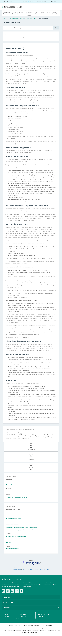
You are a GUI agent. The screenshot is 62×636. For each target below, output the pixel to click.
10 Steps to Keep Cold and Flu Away (16, 497)
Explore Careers (23, 615)
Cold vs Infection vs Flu (13, 491)
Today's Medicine (43, 18)
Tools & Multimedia (55, 13)
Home (5, 18)
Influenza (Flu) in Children (13, 518)
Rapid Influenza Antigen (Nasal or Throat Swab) (19, 530)
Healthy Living (48, 13)
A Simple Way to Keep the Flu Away (16, 536)
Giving (31, 1)
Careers (25, 1)
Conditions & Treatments (6, 13)
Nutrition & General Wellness (29, 14)
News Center (42, 13)
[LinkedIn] (12, 591)
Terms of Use (25, 569)
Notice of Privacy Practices (31, 625)
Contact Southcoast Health (45, 615)
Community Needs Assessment (45, 628)
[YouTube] (21, 591)
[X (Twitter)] (8, 591)
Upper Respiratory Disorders (14, 521)
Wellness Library (31, 18)
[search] (28, 28)
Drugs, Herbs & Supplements (21, 13)
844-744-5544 (8, 1)
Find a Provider (7, 615)
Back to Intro (10, 34)
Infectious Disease (11, 482)
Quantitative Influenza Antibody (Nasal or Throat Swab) (22, 527)
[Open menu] (58, 6)
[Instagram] (17, 591)
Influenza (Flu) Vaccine (12, 548)
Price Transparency (46, 625)
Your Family (37, 13)
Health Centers (14, 13)
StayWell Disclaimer (44, 569)
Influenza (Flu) (10, 512)
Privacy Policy (34, 569)
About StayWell (17, 569)
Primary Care (10, 484)
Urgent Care (53, 1)
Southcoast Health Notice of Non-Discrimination (20, 628)
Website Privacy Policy (15, 625)
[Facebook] (3, 591)
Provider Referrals (41, 1)
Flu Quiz (8, 542)
